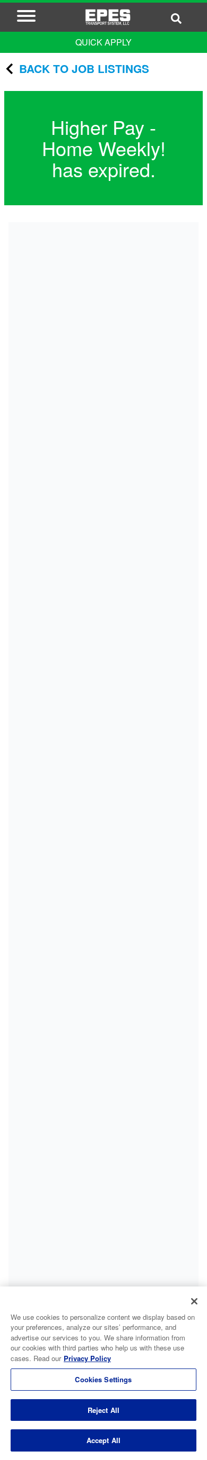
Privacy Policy (87, 1358)
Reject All (103, 1410)
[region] (103, 1373)
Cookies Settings (103, 1379)
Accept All (103, 1440)
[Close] (194, 1301)
